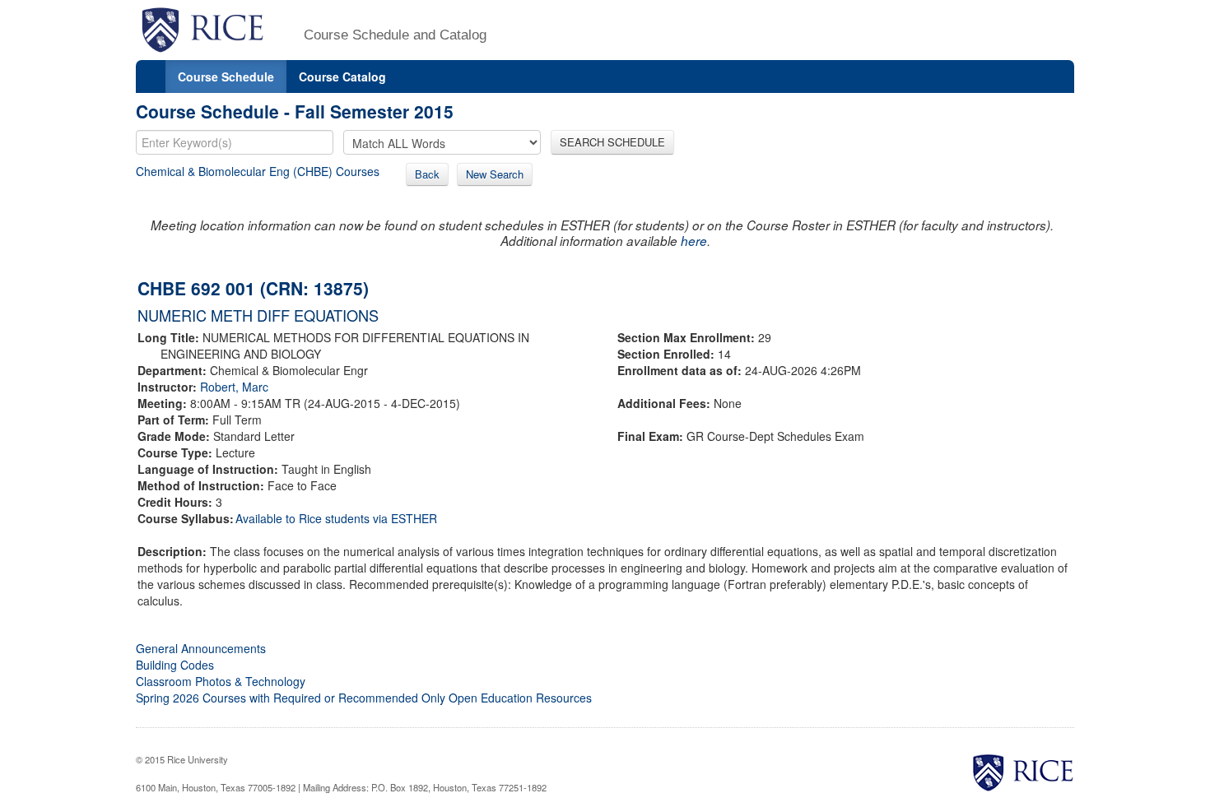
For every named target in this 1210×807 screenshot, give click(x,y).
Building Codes (175, 664)
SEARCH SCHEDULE (612, 142)
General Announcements (201, 648)
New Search (495, 174)
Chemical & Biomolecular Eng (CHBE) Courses (257, 171)
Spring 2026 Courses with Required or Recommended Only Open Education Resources (364, 697)
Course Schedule (226, 76)
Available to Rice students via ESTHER (336, 518)
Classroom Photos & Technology (220, 681)
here (694, 240)
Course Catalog (342, 76)
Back (427, 174)
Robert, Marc (234, 386)
